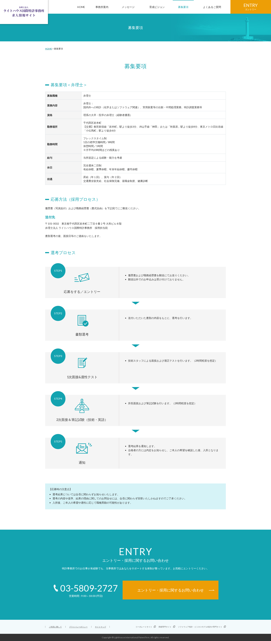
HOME (48, 48)
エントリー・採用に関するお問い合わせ (170, 590)
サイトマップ (100, 627)
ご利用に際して (55, 627)
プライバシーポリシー (78, 627)
